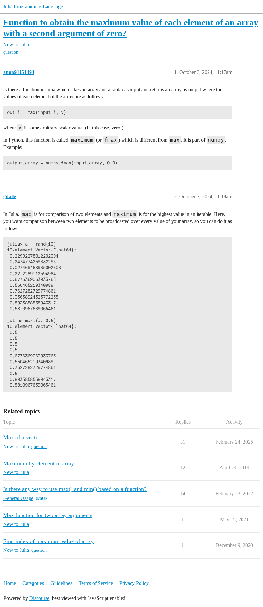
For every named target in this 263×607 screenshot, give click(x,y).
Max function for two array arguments (47, 515)
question (10, 52)
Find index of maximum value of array (48, 541)
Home (10, 583)
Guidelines (61, 583)
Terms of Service (96, 583)
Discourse (39, 598)
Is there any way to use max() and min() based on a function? (75, 489)
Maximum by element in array (38, 463)
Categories (33, 583)
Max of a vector (21, 437)
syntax (41, 498)
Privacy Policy (134, 583)
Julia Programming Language (33, 6)
